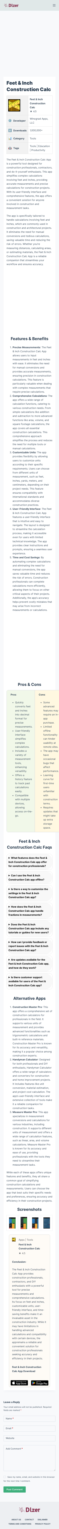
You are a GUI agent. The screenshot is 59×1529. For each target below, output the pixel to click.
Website (10, 1438)
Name (10, 1418)
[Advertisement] (29, 42)
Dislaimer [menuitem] (43, 1519)
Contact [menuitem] (29, 1519)
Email (9, 1428)
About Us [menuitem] (16, 1519)
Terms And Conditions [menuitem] (19, 1524)
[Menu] (54, 5)
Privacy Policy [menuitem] (43, 1524)
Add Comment (14, 1448)
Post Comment (15, 1489)
